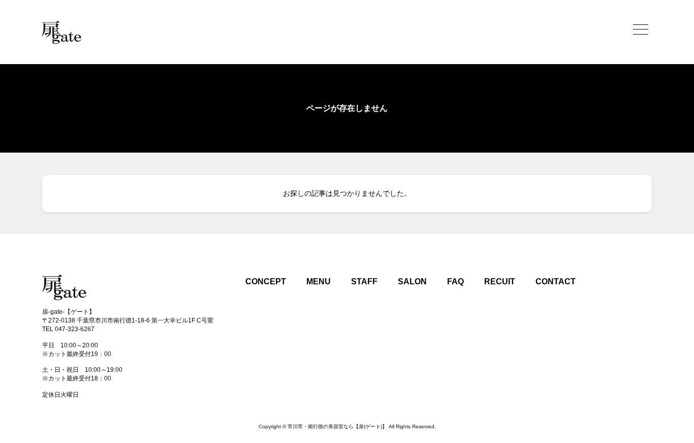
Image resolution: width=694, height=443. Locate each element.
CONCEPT (265, 281)
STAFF (364, 281)
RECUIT (499, 281)
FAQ (455, 281)
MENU (318, 281)
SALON (412, 281)
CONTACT (555, 281)
